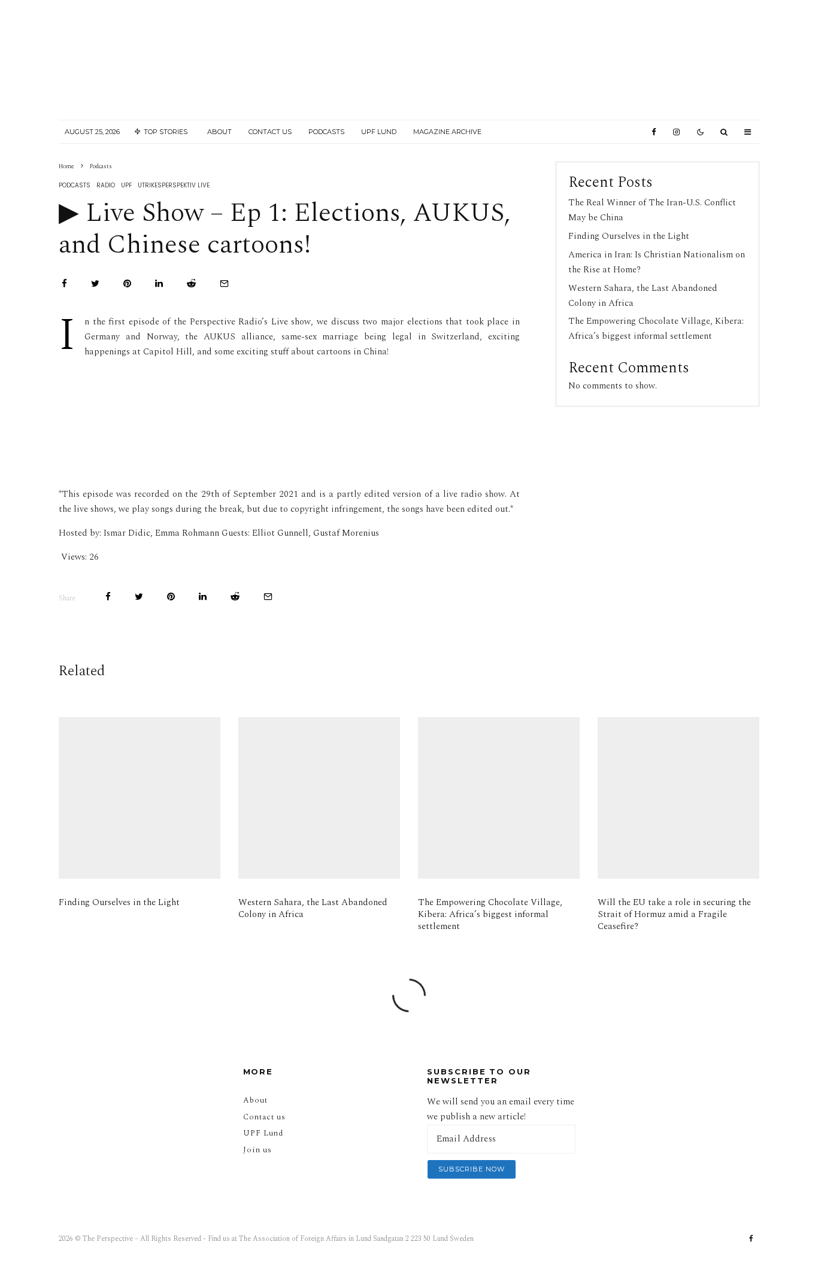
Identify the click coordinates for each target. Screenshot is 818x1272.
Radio (105, 185)
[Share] (64, 283)
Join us (257, 1150)
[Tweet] (95, 283)
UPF (126, 185)
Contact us (264, 1117)
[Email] (224, 283)
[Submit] (191, 283)
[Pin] (127, 283)
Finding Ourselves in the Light (628, 236)
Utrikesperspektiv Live (174, 185)
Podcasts (326, 131)
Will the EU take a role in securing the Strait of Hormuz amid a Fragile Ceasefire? (674, 915)
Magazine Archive (447, 131)
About (219, 131)
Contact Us (270, 131)
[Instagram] (676, 132)
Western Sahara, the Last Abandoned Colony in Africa (312, 909)
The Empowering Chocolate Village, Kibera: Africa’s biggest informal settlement (656, 328)
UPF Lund (378, 131)
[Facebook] (654, 132)
